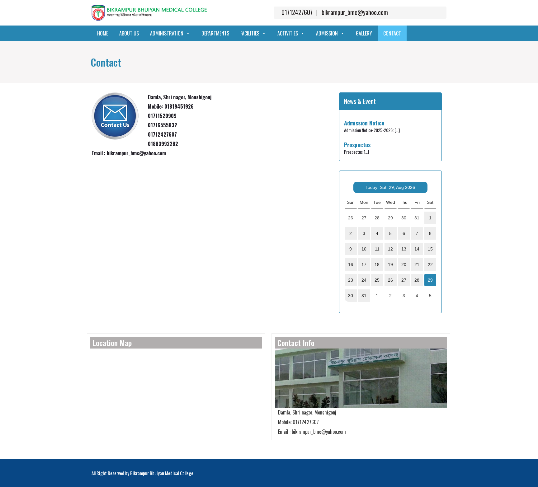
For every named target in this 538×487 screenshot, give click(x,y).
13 (403, 248)
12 (390, 248)
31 (363, 295)
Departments (215, 33)
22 (430, 264)
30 (350, 295)
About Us (129, 33)
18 (377, 264)
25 (377, 280)
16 (350, 264)
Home (102, 33)
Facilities (249, 33)
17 (363, 264)
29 (430, 280)
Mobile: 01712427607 (298, 422)
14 (416, 248)
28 (416, 280)
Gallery (364, 33)
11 (377, 248)
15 (430, 248)
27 (403, 280)
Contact (392, 33)
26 (390, 280)
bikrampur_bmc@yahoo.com (355, 12)
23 (350, 280)
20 (403, 264)
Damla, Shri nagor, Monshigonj (307, 412)
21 (416, 264)
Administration (166, 33)
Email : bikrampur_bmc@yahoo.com (312, 431)
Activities (287, 33)
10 (363, 248)
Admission (327, 33)
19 (390, 264)
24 (363, 280)
